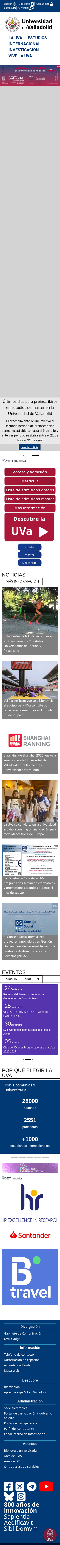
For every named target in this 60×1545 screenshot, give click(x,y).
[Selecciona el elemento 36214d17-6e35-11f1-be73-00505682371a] (20, 455)
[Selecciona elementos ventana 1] (12, 1059)
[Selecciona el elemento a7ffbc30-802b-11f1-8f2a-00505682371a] (12, 455)
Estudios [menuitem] (37, 37)
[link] (22, 581)
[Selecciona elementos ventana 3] (28, 1059)
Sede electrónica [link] (15, 1456)
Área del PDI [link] (13, 1509)
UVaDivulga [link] (12, 1386)
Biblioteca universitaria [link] (20, 1498)
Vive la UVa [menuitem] (20, 56)
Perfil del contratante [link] (19, 1476)
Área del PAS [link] (13, 1504)
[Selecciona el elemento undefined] (14, 1205)
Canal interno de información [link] (24, 1482)
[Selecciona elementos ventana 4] (36, 1059)
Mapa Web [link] (11, 1418)
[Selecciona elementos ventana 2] (20, 1059)
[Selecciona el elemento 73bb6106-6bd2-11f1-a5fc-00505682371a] (28, 455)
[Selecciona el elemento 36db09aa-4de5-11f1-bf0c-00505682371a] (43, 455)
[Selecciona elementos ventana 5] (43, 1059)
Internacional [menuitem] (24, 43)
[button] (30, 472)
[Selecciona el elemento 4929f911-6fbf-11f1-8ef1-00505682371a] (36, 455)
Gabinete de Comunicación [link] (23, 1381)
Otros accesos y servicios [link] (22, 1514)
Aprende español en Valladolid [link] (25, 1440)
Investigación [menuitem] (23, 50)
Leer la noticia (29, 447)
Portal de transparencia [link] (20, 1471)
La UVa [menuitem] (15, 37)
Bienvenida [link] (12, 1435)
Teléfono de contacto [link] (19, 1402)
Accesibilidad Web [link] (17, 1413)
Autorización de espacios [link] (21, 1407)
